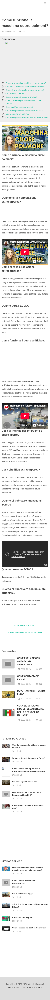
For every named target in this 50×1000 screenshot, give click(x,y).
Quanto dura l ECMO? (15, 93)
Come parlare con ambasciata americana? (28, 661)
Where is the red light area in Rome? (28, 758)
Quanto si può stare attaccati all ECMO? (24, 110)
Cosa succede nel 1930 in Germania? (29, 928)
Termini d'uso (13, 987)
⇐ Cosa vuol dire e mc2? (25, 625)
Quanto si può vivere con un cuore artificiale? (26, 117)
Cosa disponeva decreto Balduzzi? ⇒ (25, 633)
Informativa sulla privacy (31, 987)
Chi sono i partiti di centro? (24, 782)
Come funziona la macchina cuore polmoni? (25, 83)
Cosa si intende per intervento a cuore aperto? (23, 102)
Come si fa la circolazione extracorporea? (24, 90)
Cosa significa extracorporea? (19, 107)
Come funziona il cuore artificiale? (21, 97)
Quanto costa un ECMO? (17, 114)
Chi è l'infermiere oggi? (22, 894)
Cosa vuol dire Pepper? (23, 917)
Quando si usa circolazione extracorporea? (25, 87)
